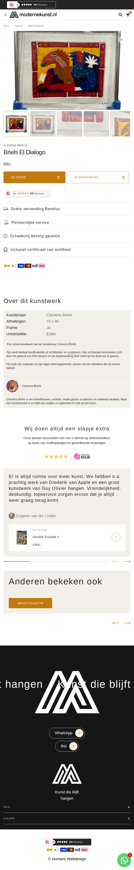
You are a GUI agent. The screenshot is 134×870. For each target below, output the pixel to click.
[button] (5, 15)
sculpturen (74, 352)
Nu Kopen (18, 177)
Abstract (19, 26)
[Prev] (115, 623)
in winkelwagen (87, 177)
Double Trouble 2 (46, 537)
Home (6, 26)
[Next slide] (127, 561)
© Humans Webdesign (67, 859)
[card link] (116, 537)
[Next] (127, 623)
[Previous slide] (115, 561)
